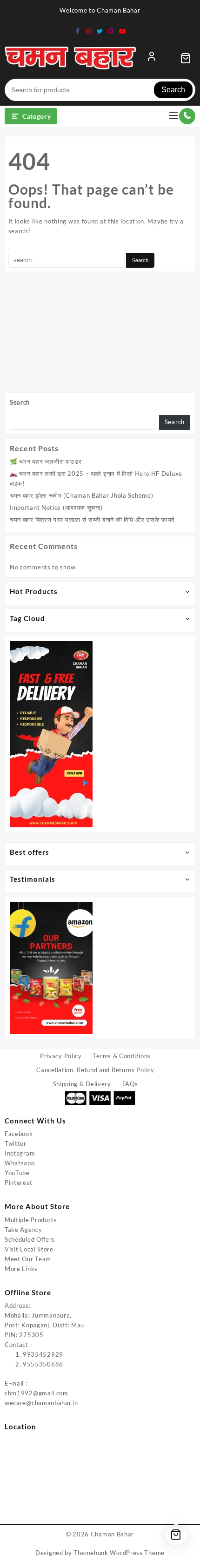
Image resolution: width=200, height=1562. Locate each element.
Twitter (16, 1143)
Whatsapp (20, 1163)
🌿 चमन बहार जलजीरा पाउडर (45, 461)
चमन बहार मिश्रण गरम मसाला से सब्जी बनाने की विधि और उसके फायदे (92, 519)
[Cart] (185, 58)
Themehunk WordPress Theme (119, 1552)
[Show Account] (152, 58)
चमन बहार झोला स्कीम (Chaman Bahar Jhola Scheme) (81, 495)
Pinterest (18, 1182)
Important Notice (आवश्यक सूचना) (56, 507)
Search (173, 90)
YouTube (17, 1173)
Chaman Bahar (112, 1534)
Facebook (19, 1133)
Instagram (20, 1153)
